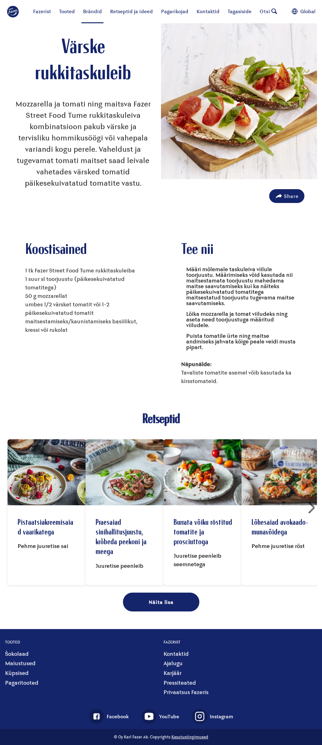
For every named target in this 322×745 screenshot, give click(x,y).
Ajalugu (173, 663)
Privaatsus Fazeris (186, 692)
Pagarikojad (174, 11)
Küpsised (17, 673)
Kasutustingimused (189, 736)
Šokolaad (17, 653)
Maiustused (20, 663)
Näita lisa (161, 602)
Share (291, 196)
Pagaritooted (21, 682)
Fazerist (42, 11)
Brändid (92, 11)
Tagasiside (240, 11)
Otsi (265, 11)
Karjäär (172, 673)
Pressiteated (180, 682)
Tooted (67, 11)
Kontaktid (208, 11)
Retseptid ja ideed (131, 11)
